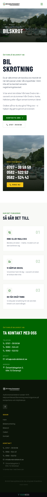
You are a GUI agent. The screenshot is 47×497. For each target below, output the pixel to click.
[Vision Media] (23, 495)
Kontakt (6, 436)
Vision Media (23, 485)
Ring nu (16, 185)
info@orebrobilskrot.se (16, 359)
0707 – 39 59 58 (15, 125)
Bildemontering (9, 424)
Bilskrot (6, 428)
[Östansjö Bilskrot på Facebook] (5, 407)
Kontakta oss (13, 118)
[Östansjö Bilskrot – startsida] (11, 4)
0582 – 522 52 (17, 172)
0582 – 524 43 (18, 177)
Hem (4, 24)
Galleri (5, 432)
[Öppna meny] (41, 4)
